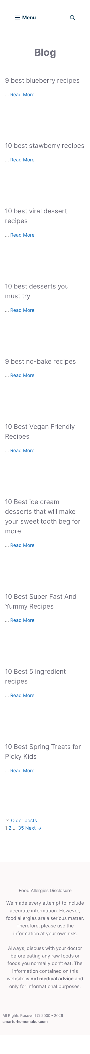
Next (33, 828)
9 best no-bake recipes (40, 361)
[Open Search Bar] (72, 18)
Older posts (24, 820)
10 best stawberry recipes (44, 145)
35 (21, 828)
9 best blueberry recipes (42, 80)
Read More (22, 95)
